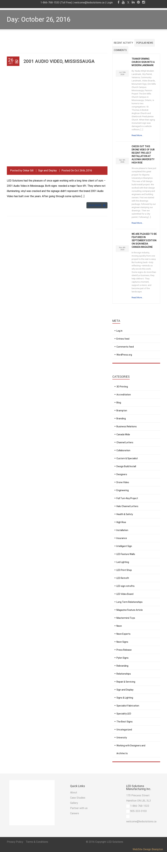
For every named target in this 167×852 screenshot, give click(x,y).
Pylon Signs (122, 657)
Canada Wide (123, 434)
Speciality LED (123, 713)
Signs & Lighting (124, 697)
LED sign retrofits (125, 586)
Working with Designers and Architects (130, 749)
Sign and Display (47, 170)
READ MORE (95, 205)
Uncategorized (124, 729)
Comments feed (125, 346)
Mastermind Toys (125, 618)
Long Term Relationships (129, 602)
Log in (119, 330)
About (73, 792)
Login (109, 2)
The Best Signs (124, 721)
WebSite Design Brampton (148, 849)
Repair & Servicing (125, 681)
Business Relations (126, 426)
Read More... (137, 135)
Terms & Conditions (37, 841)
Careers (74, 813)
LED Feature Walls (125, 554)
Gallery (74, 802)
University (121, 737)
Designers (121, 474)
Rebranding (122, 665)
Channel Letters (124, 442)
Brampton (121, 410)
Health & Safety (124, 514)
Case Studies (77, 797)
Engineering (122, 490)
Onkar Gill (28, 170)
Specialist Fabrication (127, 705)
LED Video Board (124, 594)
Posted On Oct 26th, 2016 (76, 170)
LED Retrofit (122, 578)
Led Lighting (122, 562)
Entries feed (122, 338)
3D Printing (122, 386)
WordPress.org (124, 354)
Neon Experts (123, 634)
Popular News (144, 43)
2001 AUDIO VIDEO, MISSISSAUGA (59, 61)
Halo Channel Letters (127, 506)
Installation (122, 530)
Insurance (121, 538)
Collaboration (123, 450)
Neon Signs (122, 642)
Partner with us (79, 808)
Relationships (123, 673)
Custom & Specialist (127, 458)
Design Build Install (126, 466)
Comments (120, 50)
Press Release (124, 650)
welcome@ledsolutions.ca (89, 2)
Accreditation (123, 394)
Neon (119, 626)
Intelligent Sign (124, 546)
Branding (121, 418)
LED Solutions (115, 841)
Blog (118, 402)
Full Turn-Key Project (127, 498)
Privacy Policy (15, 841)
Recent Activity (123, 43)
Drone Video (122, 482)
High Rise (121, 522)
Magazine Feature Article (129, 610)
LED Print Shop (124, 570)
